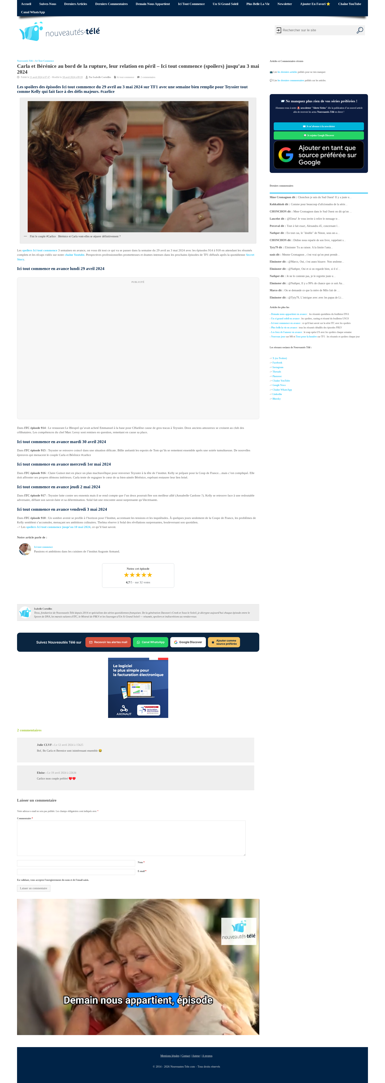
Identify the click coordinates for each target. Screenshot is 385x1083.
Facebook (277, 362)
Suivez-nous (47, 4)
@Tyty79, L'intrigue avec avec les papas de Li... (315, 297)
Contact (185, 1055)
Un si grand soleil (225, 4)
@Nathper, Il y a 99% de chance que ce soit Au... (316, 283)
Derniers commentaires (111, 4)
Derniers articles (75, 4)
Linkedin (277, 394)
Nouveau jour (278, 336)
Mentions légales (169, 1055)
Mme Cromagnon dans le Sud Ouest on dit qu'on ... (322, 211)
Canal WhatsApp (33, 12)
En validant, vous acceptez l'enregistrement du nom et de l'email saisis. (53, 880)
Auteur (196, 1055)
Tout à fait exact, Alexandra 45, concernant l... (313, 225)
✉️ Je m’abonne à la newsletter (319, 126)
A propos (207, 1055)
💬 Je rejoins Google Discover (319, 135)
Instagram (278, 367)
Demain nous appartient (153, 4)
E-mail (142, 871)
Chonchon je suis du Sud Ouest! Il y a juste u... (325, 197)
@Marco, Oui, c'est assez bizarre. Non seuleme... (316, 261)
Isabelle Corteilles (102, 77)
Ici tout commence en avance (285, 323)
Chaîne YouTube (349, 4)
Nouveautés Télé (25, 61)
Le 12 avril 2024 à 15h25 (68, 744)
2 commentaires (148, 77)
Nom (141, 862)
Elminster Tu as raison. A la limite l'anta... (309, 247)
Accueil (26, 4)
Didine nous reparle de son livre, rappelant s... (319, 240)
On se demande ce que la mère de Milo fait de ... (312, 290)
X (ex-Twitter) (280, 358)
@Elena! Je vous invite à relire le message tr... (313, 218)
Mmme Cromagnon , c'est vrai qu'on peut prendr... (311, 254)
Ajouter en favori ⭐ (315, 4)
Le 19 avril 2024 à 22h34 (61, 772)
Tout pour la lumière (306, 336)
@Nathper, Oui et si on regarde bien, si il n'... (314, 268)
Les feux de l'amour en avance (286, 332)
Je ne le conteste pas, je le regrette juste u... (311, 276)
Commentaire (25, 818)
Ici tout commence (191, 4)
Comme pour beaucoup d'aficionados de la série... (319, 204)
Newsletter (285, 4)
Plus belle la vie (258, 4)
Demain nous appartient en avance (289, 314)
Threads (277, 371)
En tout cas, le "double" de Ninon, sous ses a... (313, 232)
